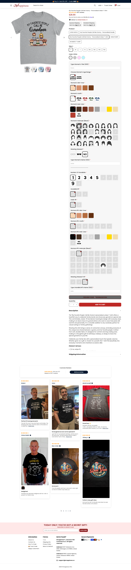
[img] (25, 381)
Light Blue (83, 57)
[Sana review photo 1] (65, 407)
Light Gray (74, 57)
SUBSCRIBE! (83, 530)
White (70, 57)
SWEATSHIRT (114, 37)
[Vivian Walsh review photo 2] (23, 487)
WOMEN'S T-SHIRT (75, 42)
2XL (90, 50)
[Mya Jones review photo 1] (65, 466)
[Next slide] (64, 37)
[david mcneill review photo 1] (96, 403)
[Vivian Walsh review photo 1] (34, 461)
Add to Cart (100, 305)
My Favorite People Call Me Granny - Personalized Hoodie (97, 32)
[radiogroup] (95, 77)
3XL (95, 50)
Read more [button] (31, 426)
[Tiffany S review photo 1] (96, 469)
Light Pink (79, 57)
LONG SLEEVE (74, 32)
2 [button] (63, 511)
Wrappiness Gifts (67, 567)
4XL (100, 50)
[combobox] (65, 5)
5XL (104, 50)
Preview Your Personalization (95, 297)
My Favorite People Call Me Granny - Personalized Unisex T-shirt (89, 37)
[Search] (95, 5)
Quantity (72, 301)
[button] (72, 12)
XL (85, 50)
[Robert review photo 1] (34, 402)
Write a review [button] (78, 372)
